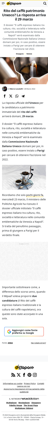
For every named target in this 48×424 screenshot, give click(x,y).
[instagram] (35, 374)
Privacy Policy (30, 383)
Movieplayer (24, 402)
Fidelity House (15, 405)
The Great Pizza (31, 405)
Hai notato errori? (38, 343)
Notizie (29, 54)
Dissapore (20, 54)
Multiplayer (11, 402)
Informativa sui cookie (12, 383)
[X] (19, 374)
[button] (4, 96)
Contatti (40, 383)
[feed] (13, 374)
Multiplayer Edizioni (24, 408)
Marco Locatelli (16, 89)
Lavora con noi (23, 386)
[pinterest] (29, 374)
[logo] (13, 3)
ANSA (10, 343)
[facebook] (24, 374)
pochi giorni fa (34, 195)
